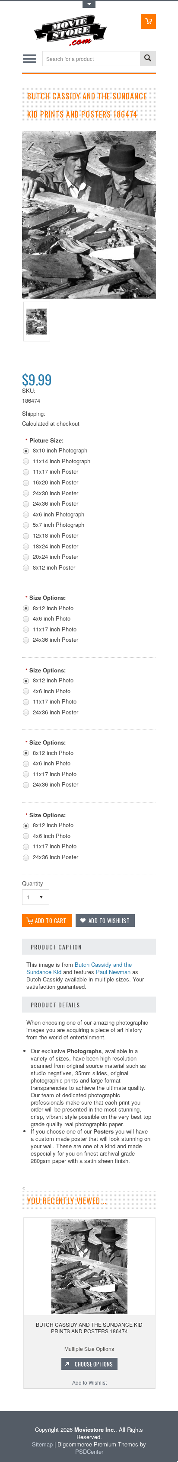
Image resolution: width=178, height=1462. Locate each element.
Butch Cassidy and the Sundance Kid (79, 968)
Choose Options (94, 1364)
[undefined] (89, 296)
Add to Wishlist (89, 1382)
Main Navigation (29, 58)
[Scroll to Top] (1, 1399)
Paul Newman (113, 972)
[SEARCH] (148, 59)
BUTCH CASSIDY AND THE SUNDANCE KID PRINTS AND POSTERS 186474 (89, 1328)
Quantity (32, 883)
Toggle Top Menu (89, 4)
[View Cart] (148, 21)
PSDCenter (89, 1451)
